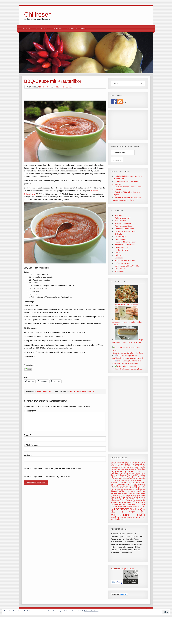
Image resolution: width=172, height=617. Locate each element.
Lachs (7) (142, 482)
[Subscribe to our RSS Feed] (120, 101)
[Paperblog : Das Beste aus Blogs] (117, 584)
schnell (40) (116, 502)
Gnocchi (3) (134, 475)
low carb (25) (131, 486)
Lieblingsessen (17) (125, 484)
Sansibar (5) (141, 499)
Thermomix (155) (127, 509)
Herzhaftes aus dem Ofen (125, 245)
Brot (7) (123, 466)
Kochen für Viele (121, 250)
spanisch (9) (134, 504)
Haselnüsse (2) (140, 477)
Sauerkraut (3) (130, 501)
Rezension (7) (116, 497)
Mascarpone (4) (116, 488)
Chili (70, 391)
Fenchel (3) (115, 471)
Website (28, 455)
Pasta (117, 253)
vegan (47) (137, 512)
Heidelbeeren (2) (116, 478)
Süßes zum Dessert (123, 263)
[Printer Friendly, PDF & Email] (28, 369)
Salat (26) (132, 499)
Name (27, 435)
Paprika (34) (116, 491)
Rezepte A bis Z (43, 29)
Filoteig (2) (132, 471)
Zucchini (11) (136, 517)
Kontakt (58, 29)
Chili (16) (126, 468)
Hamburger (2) (129, 477)
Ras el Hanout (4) (125, 495)
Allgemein (119, 215)
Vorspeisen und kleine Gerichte (127, 266)
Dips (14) (124, 470)
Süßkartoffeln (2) (135, 506)
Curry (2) (142, 468)
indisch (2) (136, 478)
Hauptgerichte (120, 239)
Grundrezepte (120, 237)
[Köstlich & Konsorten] (130, 584)
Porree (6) (141, 493)
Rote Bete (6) (132, 497)
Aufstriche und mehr (44, 391)
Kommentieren (68, 87)
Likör (74, 391)
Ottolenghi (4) (140, 490)
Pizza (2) (125, 493)
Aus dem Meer (120, 221)
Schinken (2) (140, 501)
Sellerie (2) (138, 502)
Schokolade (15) (128, 502)
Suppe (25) (125, 506)
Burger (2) (141, 466)
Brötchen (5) (132, 466)
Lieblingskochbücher (76, 29)
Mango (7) (141, 486)
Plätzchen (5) (133, 493)
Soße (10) (126, 504)
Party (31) (126, 491)
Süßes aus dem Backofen (125, 260)
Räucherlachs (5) (139, 495)
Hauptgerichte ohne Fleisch (125, 242)
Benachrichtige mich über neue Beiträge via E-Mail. (47, 477)
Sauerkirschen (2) (117, 501)
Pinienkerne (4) (116, 493)
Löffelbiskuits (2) (119, 486)
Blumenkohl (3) (140, 464)
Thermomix (90, 391)
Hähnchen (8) (118, 477)
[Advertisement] (65, 95)
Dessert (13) (115, 470)
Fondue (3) (130, 473)
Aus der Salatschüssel (123, 226)
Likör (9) (137, 484)
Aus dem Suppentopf (123, 223)
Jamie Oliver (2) (130, 480)
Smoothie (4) (117, 504)
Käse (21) (141, 480)
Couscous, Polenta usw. (124, 229)
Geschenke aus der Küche (125, 231)
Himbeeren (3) (127, 478)
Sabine (57, 87)
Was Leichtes (120, 268)
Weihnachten (120, 271)
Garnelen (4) (115, 475)
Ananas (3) (120, 462)
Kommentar (30, 411)
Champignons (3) (116, 468)
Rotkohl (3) (117, 499)
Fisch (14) (141, 471)
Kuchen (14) (125, 482)
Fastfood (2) (141, 470)
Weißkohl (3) (128, 517)
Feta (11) (123, 471)
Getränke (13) (125, 475)
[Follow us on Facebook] (114, 101)
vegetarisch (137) (128, 515)
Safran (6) (124, 499)
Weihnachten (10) (117, 517)
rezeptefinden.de (127, 569)
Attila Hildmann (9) (131, 462)
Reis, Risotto (120, 255)
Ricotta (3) (124, 497)
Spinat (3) (118, 506)
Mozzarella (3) (135, 488)
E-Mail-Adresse (31, 445)
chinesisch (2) (134, 468)
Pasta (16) (135, 491)
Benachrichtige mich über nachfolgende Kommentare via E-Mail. (53, 469)
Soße (84, 391)
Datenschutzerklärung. (91, 611)
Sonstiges (119, 258)
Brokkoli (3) (115, 466)
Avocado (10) (119, 464)
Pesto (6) (142, 491)
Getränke (118, 234)
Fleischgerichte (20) (118, 473)
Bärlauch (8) (129, 464)
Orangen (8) (118, 490)
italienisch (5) (119, 480)
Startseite (27, 29)
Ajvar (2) (113, 462)
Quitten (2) (114, 495)
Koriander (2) (115, 482)
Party (79, 391)
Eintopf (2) (132, 470)
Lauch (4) (114, 484)
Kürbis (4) (134, 482)
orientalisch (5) (129, 490)
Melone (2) (125, 488)
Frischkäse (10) (139, 473)
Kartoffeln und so (121, 247)
